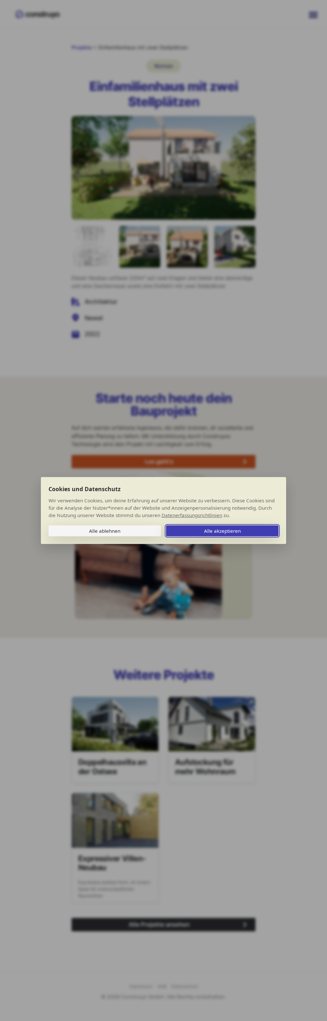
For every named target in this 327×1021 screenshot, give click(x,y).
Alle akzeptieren (222, 531)
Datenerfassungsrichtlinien (192, 515)
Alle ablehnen (104, 531)
